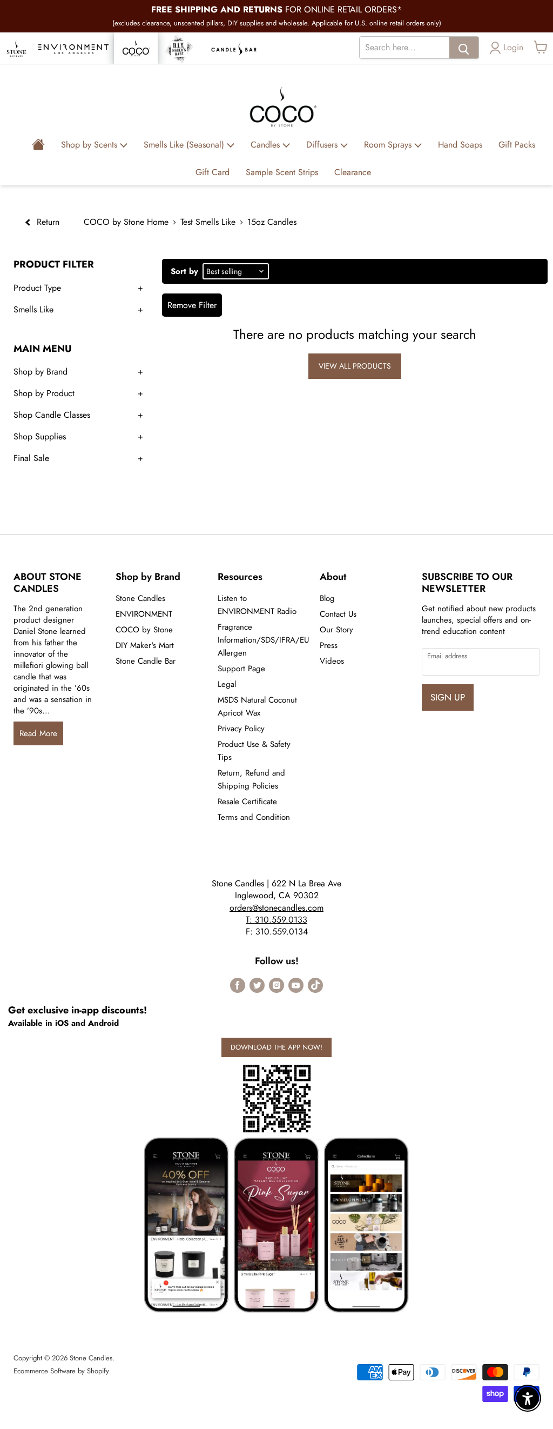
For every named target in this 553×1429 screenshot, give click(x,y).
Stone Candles (140, 598)
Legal (227, 684)
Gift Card (212, 172)
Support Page (241, 669)
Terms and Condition (254, 817)
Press (329, 645)
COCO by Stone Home (126, 222)
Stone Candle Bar (146, 661)
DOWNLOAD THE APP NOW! (276, 1047)
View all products (355, 365)
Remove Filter (192, 305)
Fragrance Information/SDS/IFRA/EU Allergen (263, 640)
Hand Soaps (460, 144)
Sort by (184, 271)
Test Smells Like (207, 222)
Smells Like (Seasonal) (185, 144)
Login (513, 47)
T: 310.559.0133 (276, 919)
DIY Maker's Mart (145, 645)
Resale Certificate (247, 801)
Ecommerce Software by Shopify (61, 1371)
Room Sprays (389, 144)
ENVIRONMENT (144, 614)
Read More (38, 733)
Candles (266, 144)
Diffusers (323, 144)
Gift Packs (516, 144)
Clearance (352, 172)
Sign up (447, 697)
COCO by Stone (144, 630)
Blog (327, 598)
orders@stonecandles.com (276, 908)
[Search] (463, 47)
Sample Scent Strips (282, 172)
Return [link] (46, 222)
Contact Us (338, 614)
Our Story (336, 630)
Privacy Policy (241, 728)
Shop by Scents (90, 144)
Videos (332, 661)
